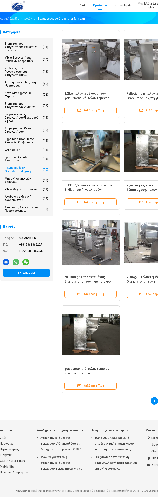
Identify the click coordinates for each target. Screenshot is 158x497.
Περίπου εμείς (9, 449)
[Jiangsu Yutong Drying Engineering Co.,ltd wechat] (25, 262)
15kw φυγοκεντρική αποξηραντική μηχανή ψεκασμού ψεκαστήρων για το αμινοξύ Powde (61, 463)
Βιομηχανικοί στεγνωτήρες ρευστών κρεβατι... (26, 47)
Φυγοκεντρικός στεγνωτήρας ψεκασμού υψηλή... (26, 118)
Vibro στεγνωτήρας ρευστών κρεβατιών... (26, 59)
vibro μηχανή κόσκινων (26, 189)
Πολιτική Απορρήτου (14, 472)
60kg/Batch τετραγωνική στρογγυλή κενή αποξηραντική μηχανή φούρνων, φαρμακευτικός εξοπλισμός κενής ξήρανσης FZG (116, 463)
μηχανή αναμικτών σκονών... (26, 180)
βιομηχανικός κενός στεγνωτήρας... (26, 130)
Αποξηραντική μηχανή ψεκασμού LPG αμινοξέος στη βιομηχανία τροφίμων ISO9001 (61, 443)
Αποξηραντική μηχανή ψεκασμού (60, 430)
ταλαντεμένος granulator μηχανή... (26, 169)
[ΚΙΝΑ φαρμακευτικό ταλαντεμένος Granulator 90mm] (91, 334)
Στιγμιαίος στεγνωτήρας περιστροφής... (26, 209)
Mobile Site (7, 466)
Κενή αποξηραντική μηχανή (110, 430)
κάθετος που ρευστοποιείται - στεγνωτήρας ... (26, 72)
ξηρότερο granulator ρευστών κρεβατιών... (26, 140)
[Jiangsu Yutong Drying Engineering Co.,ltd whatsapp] (16, 262)
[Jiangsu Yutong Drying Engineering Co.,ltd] (18, 6)
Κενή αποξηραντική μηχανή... (26, 94)
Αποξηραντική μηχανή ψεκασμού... (26, 84)
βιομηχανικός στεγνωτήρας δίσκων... (26, 105)
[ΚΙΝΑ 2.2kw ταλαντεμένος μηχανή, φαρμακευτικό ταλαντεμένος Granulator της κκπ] (91, 59)
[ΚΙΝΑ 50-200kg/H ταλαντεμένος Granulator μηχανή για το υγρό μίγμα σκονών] (91, 243)
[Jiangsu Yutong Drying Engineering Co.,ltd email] (6, 262)
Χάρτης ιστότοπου (12, 460)
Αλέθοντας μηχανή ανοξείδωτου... (26, 198)
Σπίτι (3, 437)
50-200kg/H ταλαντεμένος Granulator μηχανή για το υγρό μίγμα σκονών (87, 281)
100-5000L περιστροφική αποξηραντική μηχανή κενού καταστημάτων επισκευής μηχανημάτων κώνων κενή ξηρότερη (114, 444)
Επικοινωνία (26, 273)
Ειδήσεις (6, 455)
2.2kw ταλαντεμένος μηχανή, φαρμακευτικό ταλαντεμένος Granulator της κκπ (86, 98)
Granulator (26, 149)
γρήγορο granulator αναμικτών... (26, 159)
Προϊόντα (6, 443)
